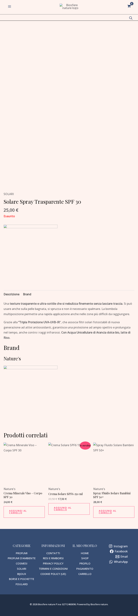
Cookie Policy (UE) (53, 574)
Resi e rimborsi (53, 558)
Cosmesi (21, 563)
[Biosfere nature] (70, 6)
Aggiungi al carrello (18, 512)
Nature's (9, 489)
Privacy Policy (53, 563)
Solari (21, 568)
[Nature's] (31, 252)
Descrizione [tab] (11, 294)
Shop (85, 558)
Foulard (22, 584)
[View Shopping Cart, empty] (129, 6)
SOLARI (9, 194)
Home (85, 553)
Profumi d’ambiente (22, 558)
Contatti (53, 553)
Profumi (21, 553)
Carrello (84, 574)
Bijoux (21, 574)
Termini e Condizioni (53, 568)
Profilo (84, 563)
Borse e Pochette (21, 579)
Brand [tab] (27, 294)
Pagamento (84, 568)
